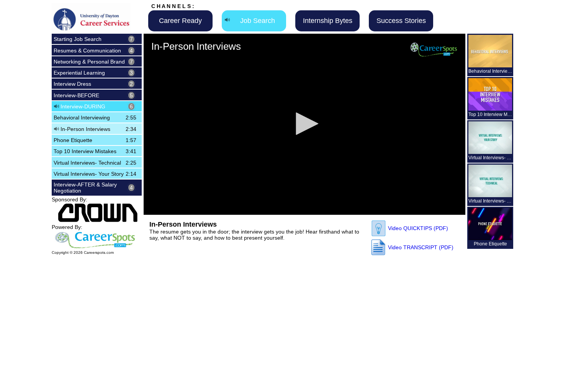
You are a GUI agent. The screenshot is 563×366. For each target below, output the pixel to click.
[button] (304, 124)
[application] (304, 124)
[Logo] (433, 49)
